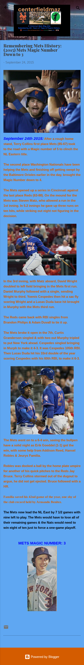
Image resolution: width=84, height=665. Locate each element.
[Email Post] (6, 628)
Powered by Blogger (44, 657)
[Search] (78, 8)
